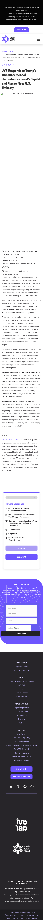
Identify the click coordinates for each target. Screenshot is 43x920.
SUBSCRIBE (20, 633)
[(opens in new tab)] (22, 825)
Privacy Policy (24, 915)
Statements (8, 65)
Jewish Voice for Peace (11, 440)
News (11, 52)
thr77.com (6, 475)
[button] (21, 29)
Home (4, 52)
